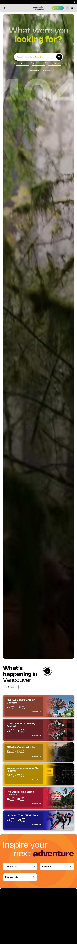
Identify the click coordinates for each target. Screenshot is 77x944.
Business (43, 2)
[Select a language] (5, 8)
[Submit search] (74, 2)
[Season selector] (47, 671)
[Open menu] (72, 8)
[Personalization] (67, 8)
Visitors (33, 2)
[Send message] (59, 57)
